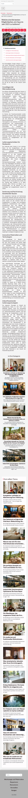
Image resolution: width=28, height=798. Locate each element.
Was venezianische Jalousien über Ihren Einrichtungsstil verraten (13, 663)
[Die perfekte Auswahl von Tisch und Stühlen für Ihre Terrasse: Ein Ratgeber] (14, 433)
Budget (14, 790)
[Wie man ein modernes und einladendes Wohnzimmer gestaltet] (14, 748)
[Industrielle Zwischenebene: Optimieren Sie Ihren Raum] (14, 455)
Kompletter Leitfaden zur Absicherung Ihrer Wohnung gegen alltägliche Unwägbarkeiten (14, 374)
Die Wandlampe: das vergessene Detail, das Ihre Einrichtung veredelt (12, 615)
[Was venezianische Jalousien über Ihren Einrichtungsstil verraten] (14, 653)
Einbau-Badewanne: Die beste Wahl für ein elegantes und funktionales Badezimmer (13, 687)
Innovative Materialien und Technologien (13, 57)
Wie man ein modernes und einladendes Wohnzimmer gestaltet (12, 758)
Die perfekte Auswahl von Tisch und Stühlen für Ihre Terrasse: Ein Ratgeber (14, 442)
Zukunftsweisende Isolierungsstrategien (13, 60)
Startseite (3, 13)
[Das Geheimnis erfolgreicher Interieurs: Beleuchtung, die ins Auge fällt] (14, 388)
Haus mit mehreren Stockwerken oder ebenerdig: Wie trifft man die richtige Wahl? (13, 735)
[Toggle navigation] (3, 8)
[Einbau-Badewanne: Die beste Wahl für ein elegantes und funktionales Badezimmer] (14, 677)
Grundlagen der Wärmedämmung (12, 50)
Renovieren (9, 13)
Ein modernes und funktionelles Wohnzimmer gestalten (12, 639)
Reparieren (14, 782)
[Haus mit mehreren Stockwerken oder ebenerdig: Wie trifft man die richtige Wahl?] (14, 724)
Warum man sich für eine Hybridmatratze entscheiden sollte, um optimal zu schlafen (14, 419)
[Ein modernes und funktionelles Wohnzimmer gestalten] (14, 629)
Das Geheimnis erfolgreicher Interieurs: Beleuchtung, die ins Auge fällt (14, 397)
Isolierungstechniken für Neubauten (13, 53)
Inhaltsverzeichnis (10, 48)
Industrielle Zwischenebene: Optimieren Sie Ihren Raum (14, 464)
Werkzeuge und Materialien (14, 779)
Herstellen (14, 788)
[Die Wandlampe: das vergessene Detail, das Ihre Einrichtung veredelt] (14, 605)
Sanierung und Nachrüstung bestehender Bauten (15, 55)
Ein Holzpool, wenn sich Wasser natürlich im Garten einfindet (14, 710)
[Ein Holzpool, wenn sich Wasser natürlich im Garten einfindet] (14, 700)
